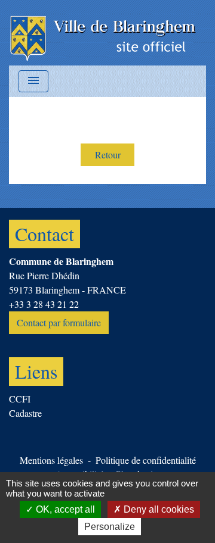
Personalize (109, 527)
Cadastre (25, 413)
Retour (108, 154)
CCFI (19, 398)
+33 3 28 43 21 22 (44, 304)
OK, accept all (64, 509)
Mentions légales (51, 460)
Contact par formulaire (59, 322)
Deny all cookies (157, 509)
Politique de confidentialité (146, 460)
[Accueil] (104, 33)
